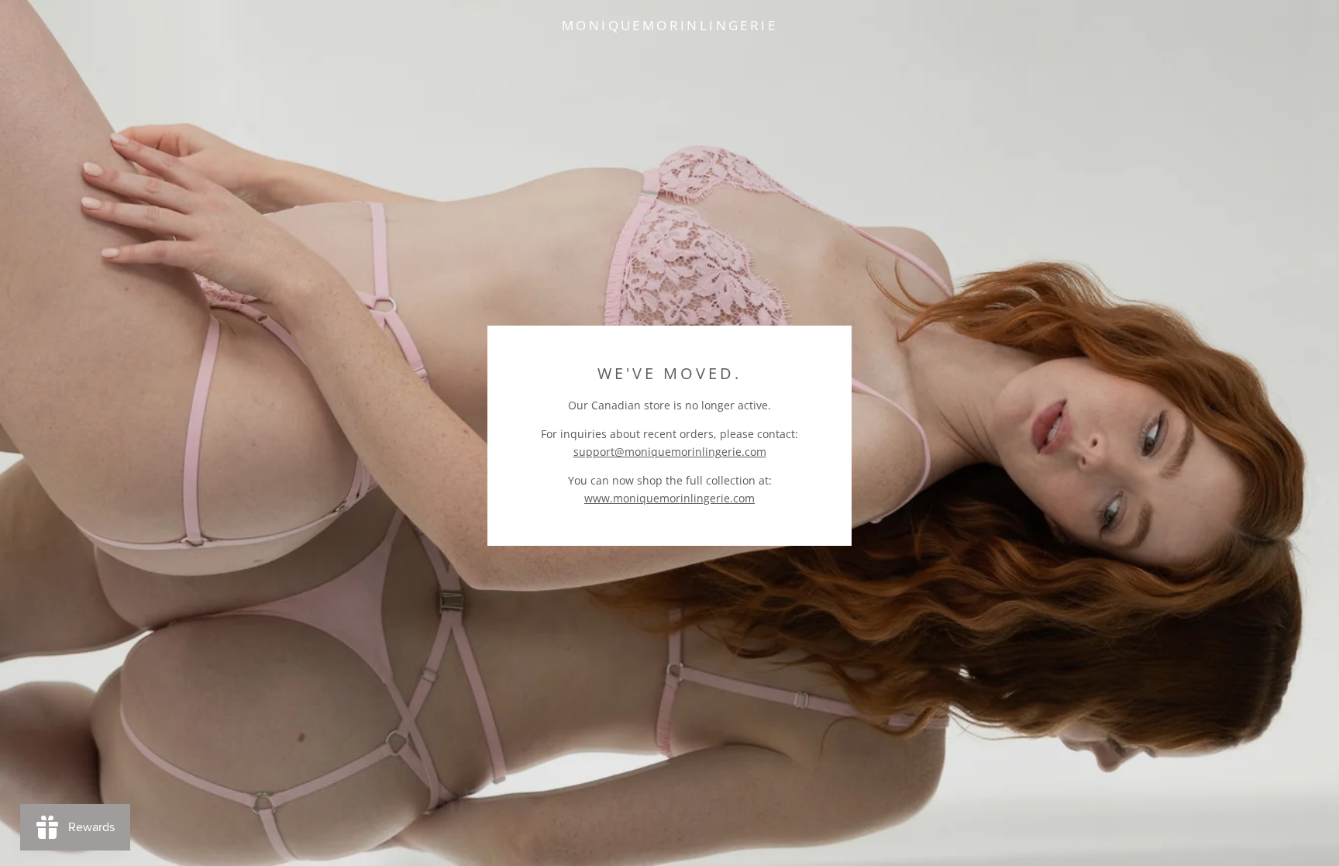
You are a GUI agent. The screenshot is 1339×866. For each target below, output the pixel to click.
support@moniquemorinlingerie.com (669, 451)
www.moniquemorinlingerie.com (669, 498)
